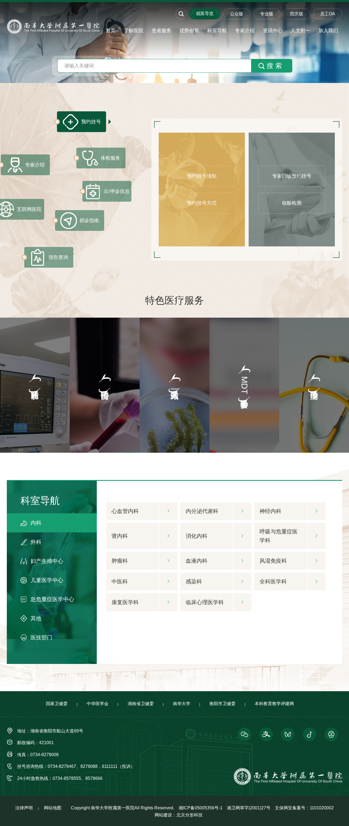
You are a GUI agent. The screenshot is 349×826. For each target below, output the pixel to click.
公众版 (236, 13)
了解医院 (133, 30)
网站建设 (163, 815)
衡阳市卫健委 (222, 703)
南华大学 (181, 703)
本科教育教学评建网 (274, 703)
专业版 (266, 13)
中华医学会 (98, 703)
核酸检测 (292, 203)
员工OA (327, 13)
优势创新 (189, 30)
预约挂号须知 (201, 176)
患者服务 (161, 30)
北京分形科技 (189, 815)
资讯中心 (272, 30)
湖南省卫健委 (141, 703)
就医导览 (204, 13)
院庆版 (296, 13)
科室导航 (217, 30)
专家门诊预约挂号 (291, 176)
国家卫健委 (57, 703)
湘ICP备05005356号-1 (200, 808)
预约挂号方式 (201, 203)
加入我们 (328, 30)
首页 (111, 30)
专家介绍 (245, 30)
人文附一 (300, 30)
